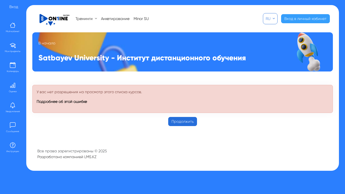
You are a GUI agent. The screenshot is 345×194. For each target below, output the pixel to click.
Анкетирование (115, 18)
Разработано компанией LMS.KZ (66, 157)
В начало (46, 43)
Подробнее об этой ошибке (62, 101)
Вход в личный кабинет (305, 18)
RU (269, 18)
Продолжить (182, 121)
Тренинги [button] (85, 18)
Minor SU (141, 18)
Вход (13, 7)
